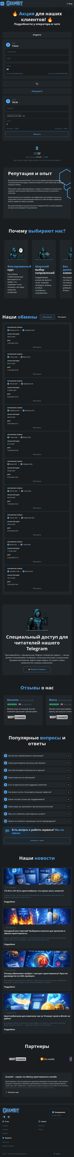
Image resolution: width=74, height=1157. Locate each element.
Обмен (40, 1129)
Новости (5, 1133)
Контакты (41, 1125)
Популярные (47, 317)
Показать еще (13, 1092)
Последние (62, 317)
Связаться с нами (37, 840)
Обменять (37, 134)
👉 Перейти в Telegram (37, 669)
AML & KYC (5, 1142)
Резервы (5, 1125)
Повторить (37, 347)
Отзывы (5, 1129)
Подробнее (9, 901)
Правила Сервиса (8, 1146)
